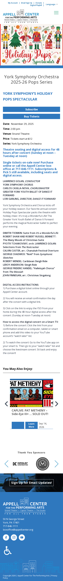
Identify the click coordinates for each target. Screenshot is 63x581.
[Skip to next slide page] (56, 403)
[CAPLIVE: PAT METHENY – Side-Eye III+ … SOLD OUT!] (31, 401)
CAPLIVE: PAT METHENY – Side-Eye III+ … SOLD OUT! (30, 412)
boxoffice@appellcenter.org (18, 529)
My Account (13, 3)
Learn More (31, 425)
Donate (39, 3)
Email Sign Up (26, 3)
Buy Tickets (31, 116)
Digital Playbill (36, 5)
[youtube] (22, 537)
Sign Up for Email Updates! (31, 483)
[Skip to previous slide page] (6, 403)
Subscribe (31, 109)
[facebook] (6, 537)
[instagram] (14, 537)
